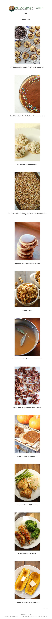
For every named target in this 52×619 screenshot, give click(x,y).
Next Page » (46, 608)
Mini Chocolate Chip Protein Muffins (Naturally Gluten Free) (27, 67)
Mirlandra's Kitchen (26, 8)
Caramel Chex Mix (27, 310)
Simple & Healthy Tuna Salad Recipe (27, 164)
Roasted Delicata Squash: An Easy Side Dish (27, 602)
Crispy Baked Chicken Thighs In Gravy (27, 505)
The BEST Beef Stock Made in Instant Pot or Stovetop (27, 359)
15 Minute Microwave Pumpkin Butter (27, 456)
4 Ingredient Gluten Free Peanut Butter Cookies (27, 263)
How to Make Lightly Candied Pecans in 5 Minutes (27, 407)
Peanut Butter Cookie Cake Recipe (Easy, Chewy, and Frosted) (27, 116)
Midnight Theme (26, 614)
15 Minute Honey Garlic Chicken (27, 553)
